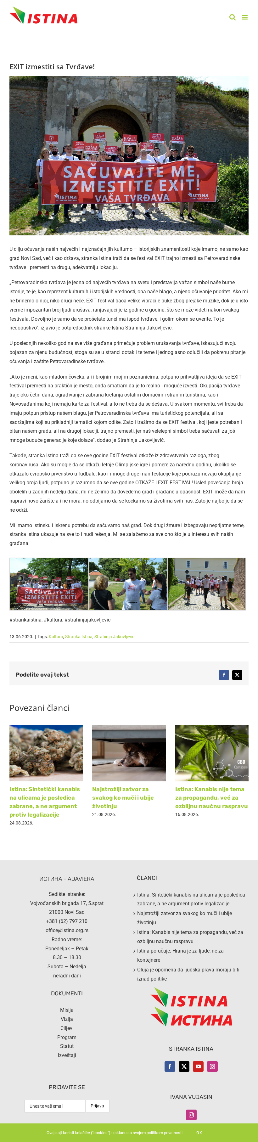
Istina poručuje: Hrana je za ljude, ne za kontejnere (180, 955)
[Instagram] (212, 1066)
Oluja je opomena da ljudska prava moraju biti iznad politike (188, 974)
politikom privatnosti (164, 1132)
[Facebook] (170, 1066)
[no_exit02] (129, 155)
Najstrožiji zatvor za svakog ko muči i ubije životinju (123, 798)
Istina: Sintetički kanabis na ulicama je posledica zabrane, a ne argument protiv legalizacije (191, 899)
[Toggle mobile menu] (245, 17)
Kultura (56, 636)
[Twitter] (184, 1066)
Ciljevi (67, 1028)
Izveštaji (67, 1055)
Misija (67, 1010)
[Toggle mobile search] (232, 17)
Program (66, 1037)
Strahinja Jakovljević (114, 636)
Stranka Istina (79, 636)
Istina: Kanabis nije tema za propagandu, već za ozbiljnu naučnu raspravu (211, 798)
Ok (199, 1132)
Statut (67, 1046)
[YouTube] (198, 1066)
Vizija (67, 1019)
